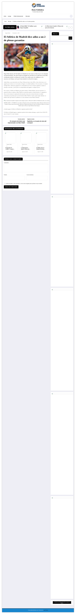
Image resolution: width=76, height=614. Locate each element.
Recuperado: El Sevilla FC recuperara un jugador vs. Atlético (10, 148)
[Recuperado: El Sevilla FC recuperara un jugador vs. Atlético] (10, 137)
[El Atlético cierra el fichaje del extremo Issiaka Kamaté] (41, 137)
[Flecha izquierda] (69, 27)
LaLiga (9, 16)
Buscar (55, 33)
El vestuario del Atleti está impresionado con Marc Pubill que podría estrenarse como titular (16, 122)
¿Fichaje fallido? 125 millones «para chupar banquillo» (24, 26)
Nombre (5, 174)
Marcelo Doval (24, 144)
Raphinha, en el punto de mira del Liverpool (36, 122)
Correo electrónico (30, 174)
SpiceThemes (46, 610)
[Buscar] (67, 16)
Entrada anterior (21, 119)
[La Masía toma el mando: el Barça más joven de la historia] (25, 137)
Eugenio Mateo (9, 144)
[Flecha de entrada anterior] (4, 121)
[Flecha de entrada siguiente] (47, 121)
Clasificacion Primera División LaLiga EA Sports (62, 602)
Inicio (5, 16)
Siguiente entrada (30, 119)
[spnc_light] (71, 16)
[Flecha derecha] (72, 27)
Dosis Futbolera (38, 10)
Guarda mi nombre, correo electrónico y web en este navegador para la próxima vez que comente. (24, 183)
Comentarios (6, 162)
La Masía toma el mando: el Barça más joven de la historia (50, 26)
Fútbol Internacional (18, 16)
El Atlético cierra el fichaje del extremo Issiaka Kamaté (40, 148)
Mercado (28, 16)
